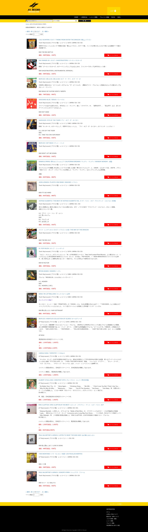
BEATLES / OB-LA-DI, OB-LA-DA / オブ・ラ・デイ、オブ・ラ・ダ (60, 79)
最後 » (47, 31)
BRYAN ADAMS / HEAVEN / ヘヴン (50, 271)
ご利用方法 (84, 17)
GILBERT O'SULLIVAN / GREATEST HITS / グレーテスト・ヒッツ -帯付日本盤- (64, 380)
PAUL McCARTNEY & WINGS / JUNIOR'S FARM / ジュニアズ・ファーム (62, 472)
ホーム (108, 512)
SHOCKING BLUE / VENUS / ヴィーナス (51, 99)
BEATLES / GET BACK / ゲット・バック (51, 143)
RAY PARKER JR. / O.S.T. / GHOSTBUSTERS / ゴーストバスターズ (60, 60)
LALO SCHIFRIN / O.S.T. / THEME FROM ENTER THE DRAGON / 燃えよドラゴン (65, 40)
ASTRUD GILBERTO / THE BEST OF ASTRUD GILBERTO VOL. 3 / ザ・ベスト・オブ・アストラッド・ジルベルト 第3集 (77, 201)
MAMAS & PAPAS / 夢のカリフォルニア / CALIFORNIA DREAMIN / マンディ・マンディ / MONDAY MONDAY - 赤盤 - (76, 161)
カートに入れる (113, 55)
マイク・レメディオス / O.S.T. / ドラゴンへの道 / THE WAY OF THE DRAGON (64, 230)
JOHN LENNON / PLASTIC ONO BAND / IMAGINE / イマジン (58, 182)
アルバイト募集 (110, 523)
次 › (43, 31)
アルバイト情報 (104, 17)
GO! (41, 34)
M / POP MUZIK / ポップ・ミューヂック (51, 248)
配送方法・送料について (113, 516)
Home (27, 24)
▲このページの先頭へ (116, 504)
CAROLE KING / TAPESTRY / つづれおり (52, 353)
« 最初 (28, 31)
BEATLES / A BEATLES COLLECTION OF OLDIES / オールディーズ (60, 318)
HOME (76, 17)
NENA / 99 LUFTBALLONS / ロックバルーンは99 (54, 294)
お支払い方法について (112, 514)
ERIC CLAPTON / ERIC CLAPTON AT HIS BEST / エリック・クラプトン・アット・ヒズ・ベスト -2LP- (71, 405)
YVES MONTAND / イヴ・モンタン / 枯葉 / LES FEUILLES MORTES (60, 454)
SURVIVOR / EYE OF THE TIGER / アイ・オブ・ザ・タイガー (58, 120)
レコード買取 (93, 17)
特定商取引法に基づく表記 (113, 525)
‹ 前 (31, 31)
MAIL (119, 17)
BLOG (113, 17)
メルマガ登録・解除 (111, 518)
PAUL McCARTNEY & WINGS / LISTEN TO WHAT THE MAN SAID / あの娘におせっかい (67, 435)
